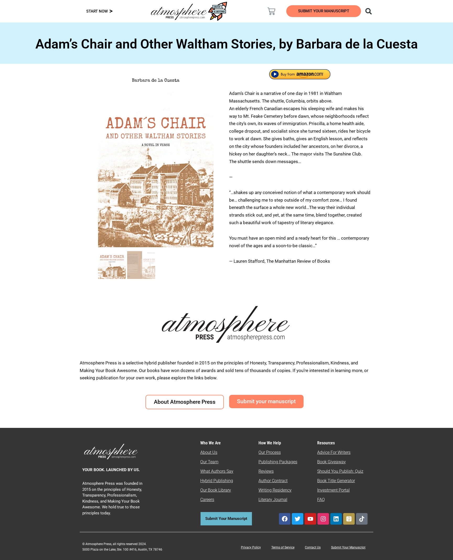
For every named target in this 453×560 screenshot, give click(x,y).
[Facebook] (284, 519)
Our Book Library (215, 490)
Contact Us (313, 547)
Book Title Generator (336, 480)
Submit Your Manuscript (348, 547)
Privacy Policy (251, 547)
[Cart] (271, 11)
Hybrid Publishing (216, 480)
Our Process (269, 452)
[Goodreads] (349, 519)
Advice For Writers (333, 452)
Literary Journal (272, 499)
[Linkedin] (336, 519)
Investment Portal (333, 490)
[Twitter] (297, 519)
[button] (368, 11)
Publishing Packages (277, 461)
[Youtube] (310, 519)
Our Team (209, 461)
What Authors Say (216, 471)
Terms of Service (282, 547)
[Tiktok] (362, 519)
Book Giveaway (331, 461)
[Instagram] (323, 519)
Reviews (266, 471)
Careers (207, 499)
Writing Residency (275, 490)
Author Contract (273, 480)
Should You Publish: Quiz (340, 471)
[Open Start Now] (111, 11)
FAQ (321, 499)
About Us (208, 452)
